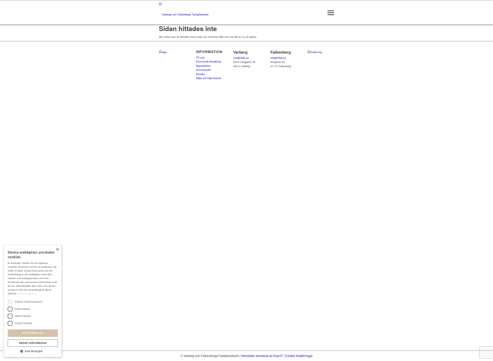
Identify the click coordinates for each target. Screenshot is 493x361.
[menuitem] (329, 12)
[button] (33, 351)
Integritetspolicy (27, 293)
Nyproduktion (203, 65)
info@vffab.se (241, 58)
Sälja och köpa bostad (208, 78)
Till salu (200, 57)
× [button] (57, 249)
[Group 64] (183, 12)
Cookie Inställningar (299, 355)
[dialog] (33, 301)
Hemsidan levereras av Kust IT (262, 355)
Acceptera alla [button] (32, 333)
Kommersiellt (203, 70)
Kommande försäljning (208, 61)
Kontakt (200, 74)
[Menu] (329, 12)
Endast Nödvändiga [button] (33, 343)
